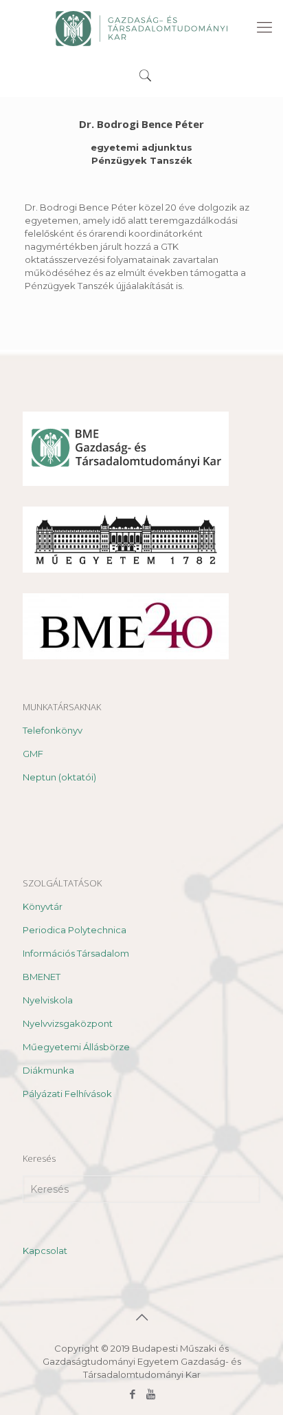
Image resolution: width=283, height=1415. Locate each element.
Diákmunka (48, 1070)
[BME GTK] (141, 27)
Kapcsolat (45, 1250)
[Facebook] (132, 1394)
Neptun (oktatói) (59, 777)
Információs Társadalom (76, 953)
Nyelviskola (48, 1000)
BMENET (41, 976)
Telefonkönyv (52, 730)
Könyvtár (43, 906)
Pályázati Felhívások (67, 1093)
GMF (33, 753)
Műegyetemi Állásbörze (76, 1046)
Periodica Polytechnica (74, 929)
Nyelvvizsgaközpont (68, 1023)
